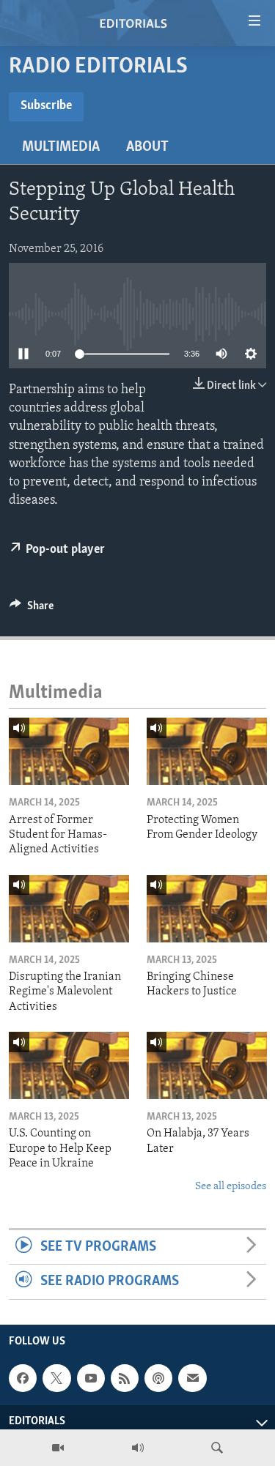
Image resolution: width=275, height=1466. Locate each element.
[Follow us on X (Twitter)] (56, 1378)
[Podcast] (158, 1378)
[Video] (58, 1447)
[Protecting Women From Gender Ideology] (207, 751)
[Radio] (138, 1447)
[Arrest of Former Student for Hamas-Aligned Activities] (69, 751)
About (147, 147)
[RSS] (125, 1378)
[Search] (217, 1447)
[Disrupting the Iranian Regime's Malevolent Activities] (69, 908)
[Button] (32, 609)
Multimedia (61, 147)
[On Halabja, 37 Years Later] (207, 1065)
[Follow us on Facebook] (23, 1378)
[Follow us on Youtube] (91, 1378)
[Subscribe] (192, 1378)
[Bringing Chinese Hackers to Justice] (207, 908)
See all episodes (230, 1186)
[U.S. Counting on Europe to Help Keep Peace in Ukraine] (69, 1065)
